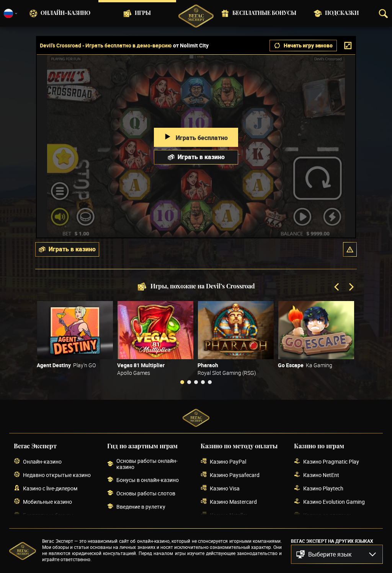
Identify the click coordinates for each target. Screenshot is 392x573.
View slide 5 (209, 382)
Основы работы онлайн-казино (147, 464)
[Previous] (337, 288)
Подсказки (342, 13)
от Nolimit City (191, 45)
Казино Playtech (323, 488)
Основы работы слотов (145, 493)
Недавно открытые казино (57, 475)
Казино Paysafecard (235, 475)
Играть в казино (201, 157)
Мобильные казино (47, 501)
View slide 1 (182, 382)
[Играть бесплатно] (75, 330)
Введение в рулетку (140, 506)
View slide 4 (202, 382)
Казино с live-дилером (50, 488)
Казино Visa (225, 488)
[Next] (351, 288)
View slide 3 (196, 382)
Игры (143, 13)
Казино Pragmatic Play (331, 461)
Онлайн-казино (65, 13)
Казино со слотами (327, 515)
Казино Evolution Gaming (334, 501)
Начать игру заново (308, 45)
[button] (350, 249)
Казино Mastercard (233, 501)
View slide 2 (189, 382)
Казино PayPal (228, 461)
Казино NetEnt (321, 475)
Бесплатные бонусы (264, 13)
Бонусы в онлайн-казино (147, 479)
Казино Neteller (228, 515)
